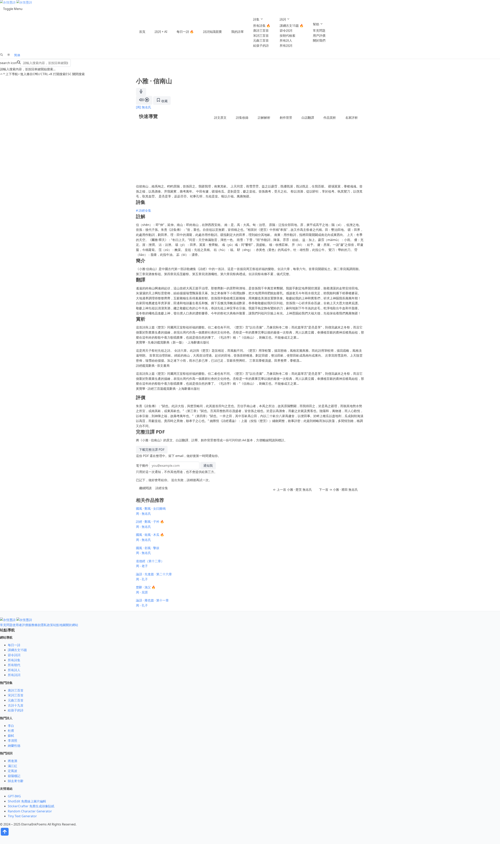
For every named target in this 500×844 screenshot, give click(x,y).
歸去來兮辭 (15, 781)
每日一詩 (14, 645)
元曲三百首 (261, 40)
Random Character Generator (30, 811)
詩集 (256, 19)
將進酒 (12, 761)
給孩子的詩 (261, 45)
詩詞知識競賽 (212, 31)
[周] (138, 107)
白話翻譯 (308, 117)
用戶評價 (319, 35)
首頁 (142, 31)
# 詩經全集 (143, 210)
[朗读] (144, 100)
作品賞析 (329, 117)
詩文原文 (220, 117)
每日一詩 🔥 (185, 31)
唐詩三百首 (261, 30)
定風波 (12, 771)
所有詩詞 (286, 45)
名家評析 (351, 117)
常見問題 (319, 30)
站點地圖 (59, 625)
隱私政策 (47, 625)
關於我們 (319, 40)
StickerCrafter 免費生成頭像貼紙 (31, 806)
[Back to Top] (4, 835)
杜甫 (11, 730)
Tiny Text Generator (22, 816)
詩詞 (283, 19)
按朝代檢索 (287, 35)
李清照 (12, 740)
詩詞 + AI (161, 31)
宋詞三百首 (261, 35)
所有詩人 (286, 40)
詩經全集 (161, 488)
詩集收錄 (242, 117)
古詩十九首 (15, 705)
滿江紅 (12, 766)
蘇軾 (11, 735)
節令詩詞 (286, 30)
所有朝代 (14, 665)
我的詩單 (237, 31)
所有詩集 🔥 (261, 25)
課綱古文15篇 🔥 (292, 25)
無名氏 (146, 107)
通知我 (208, 465)
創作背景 (286, 117)
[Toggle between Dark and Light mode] (8, 55)
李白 (11, 726)
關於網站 (72, 625)
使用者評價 (20, 625)
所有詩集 (14, 660)
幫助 (316, 24)
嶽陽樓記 (14, 776)
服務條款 (34, 625)
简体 (17, 55)
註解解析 (264, 117)
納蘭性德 (14, 745)
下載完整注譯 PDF (151, 449)
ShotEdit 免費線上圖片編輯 (27, 801)
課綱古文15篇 (17, 650)
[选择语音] (141, 92)
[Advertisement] (250, 154)
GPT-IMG (14, 796)
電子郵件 (142, 465)
